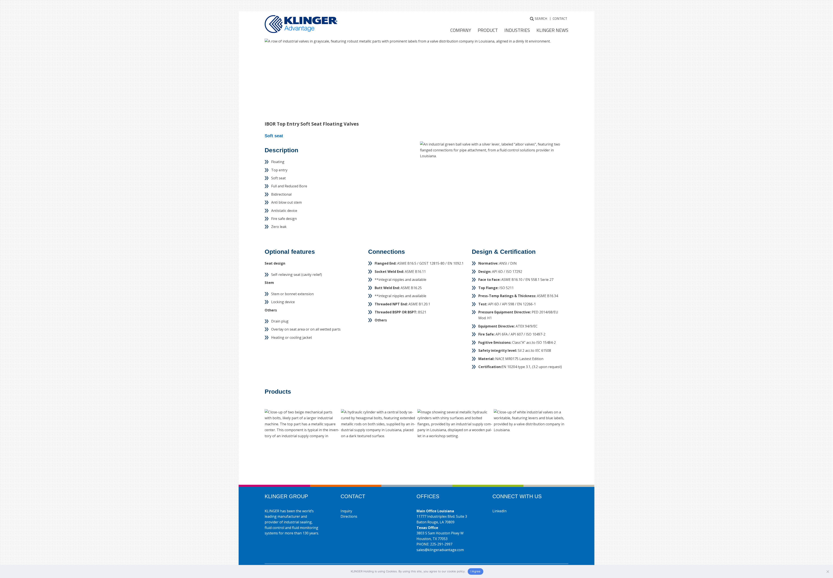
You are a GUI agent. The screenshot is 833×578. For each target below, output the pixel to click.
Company (460, 30)
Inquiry (346, 511)
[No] (827, 571)
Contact (560, 18)
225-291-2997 (441, 544)
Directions (349, 516)
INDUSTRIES (517, 30)
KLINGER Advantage (301, 25)
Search (541, 18)
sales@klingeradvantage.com (440, 549)
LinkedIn (499, 511)
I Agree (476, 571)
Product (488, 30)
